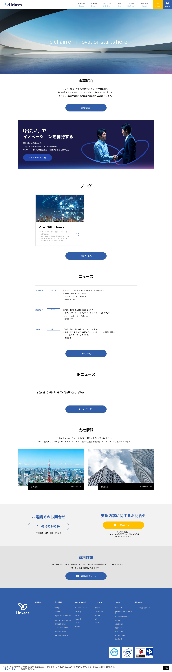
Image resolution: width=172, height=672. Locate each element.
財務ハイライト (120, 628)
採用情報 (144, 5)
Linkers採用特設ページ (142, 608)
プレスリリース (100, 611)
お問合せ (158, 6)
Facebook (78, 619)
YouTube (77, 626)
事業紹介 (81, 5)
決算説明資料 (119, 624)
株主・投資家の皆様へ (122, 616)
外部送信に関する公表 (62, 635)
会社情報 (94, 5)
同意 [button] (166, 668)
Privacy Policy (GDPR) (62, 628)
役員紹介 (57, 608)
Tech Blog (78, 611)
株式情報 (118, 620)
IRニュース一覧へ (86, 409)
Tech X (77, 615)
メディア (97, 622)
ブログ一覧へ (86, 256)
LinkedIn (77, 622)
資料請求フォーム (88, 576)
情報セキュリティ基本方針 (63, 620)
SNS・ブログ (107, 5)
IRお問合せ (118, 639)
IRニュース (118, 608)
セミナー (97, 619)
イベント (97, 615)
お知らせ (97, 608)
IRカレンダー (119, 631)
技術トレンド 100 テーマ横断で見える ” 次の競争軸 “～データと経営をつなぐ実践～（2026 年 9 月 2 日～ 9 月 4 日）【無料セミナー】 (83, 295)
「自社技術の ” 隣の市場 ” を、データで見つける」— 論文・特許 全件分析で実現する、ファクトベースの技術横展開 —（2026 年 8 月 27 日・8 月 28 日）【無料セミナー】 (89, 333)
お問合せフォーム (125, 525)
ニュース (119, 5)
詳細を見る (86, 108)
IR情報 (131, 5)
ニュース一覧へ (86, 354)
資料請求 (167, 6)
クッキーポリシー (60, 631)
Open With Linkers (81, 608)
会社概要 (57, 611)
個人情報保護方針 (60, 624)
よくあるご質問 (120, 635)
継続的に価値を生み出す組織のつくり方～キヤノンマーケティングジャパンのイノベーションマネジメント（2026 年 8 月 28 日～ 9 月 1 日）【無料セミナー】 (88, 314)
